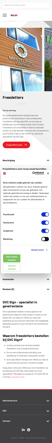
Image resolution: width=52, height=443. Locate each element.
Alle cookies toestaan (11, 258)
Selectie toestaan (12, 267)
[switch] (45, 223)
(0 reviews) (22, 104)
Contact (6, 421)
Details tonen (37, 250)
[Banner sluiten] (48, 173)
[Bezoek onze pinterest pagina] (28, 429)
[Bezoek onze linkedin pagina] (23, 429)
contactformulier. (17, 377)
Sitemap (14, 438)
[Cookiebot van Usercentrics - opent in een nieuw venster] (33, 173)
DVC (4, 411)
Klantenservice (10, 400)
